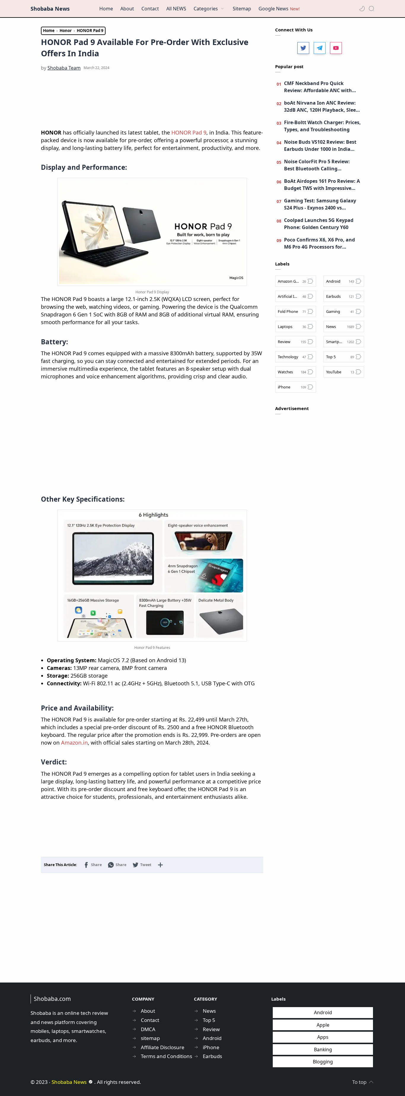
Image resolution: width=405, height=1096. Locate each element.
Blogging (323, 1061)
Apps (323, 1037)
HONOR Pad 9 (188, 132)
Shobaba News (50, 8)
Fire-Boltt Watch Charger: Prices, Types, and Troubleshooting (322, 126)
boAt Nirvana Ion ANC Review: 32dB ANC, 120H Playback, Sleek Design (321, 106)
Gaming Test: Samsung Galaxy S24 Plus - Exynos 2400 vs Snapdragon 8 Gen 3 (320, 204)
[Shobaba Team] (64, 68)
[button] (362, 9)
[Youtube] (336, 48)
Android (323, 1012)
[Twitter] (303, 48)
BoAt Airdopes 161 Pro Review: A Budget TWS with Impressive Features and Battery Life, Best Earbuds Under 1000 (322, 185)
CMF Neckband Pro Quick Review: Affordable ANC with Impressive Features (318, 87)
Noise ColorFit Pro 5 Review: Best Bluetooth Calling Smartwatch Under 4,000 (317, 165)
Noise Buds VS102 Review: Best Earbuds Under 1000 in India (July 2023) (320, 146)
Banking (323, 1049)
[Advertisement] (152, 100)
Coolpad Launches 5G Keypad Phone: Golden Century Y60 (318, 224)
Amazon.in (74, 742)
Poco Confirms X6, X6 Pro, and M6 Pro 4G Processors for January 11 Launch (319, 243)
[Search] (371, 9)
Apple (323, 1025)
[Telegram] (320, 48)
